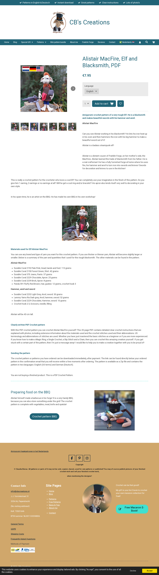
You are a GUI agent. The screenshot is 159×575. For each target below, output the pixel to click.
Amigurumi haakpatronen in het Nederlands (30, 451)
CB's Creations (89, 22)
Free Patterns (55, 502)
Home (51, 491)
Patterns (52, 499)
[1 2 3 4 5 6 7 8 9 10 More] (86, 103)
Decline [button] (133, 571)
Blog (51, 494)
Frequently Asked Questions (23, 539)
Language (89, 86)
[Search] (146, 42)
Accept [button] (149, 571)
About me (53, 508)
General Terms (17, 524)
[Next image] (73, 88)
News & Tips (54, 505)
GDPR (13, 529)
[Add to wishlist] (120, 103)
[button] (15, 126)
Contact (52, 513)
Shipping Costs (17, 534)
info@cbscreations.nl (20, 491)
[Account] (140, 42)
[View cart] (153, 42)
